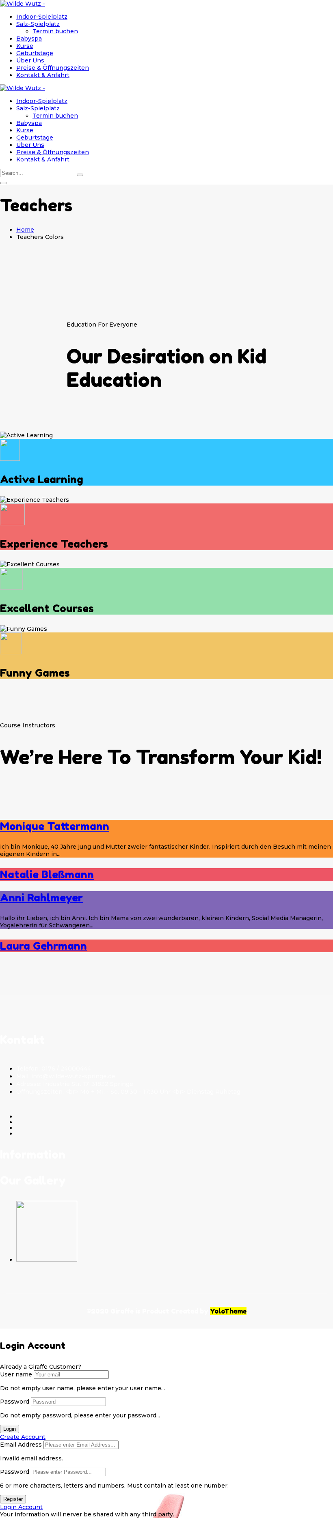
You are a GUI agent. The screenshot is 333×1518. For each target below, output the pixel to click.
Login (9, 1429)
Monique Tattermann (54, 826)
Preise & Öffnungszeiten (52, 67)
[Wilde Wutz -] (22, 3)
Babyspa (29, 38)
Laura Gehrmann (43, 946)
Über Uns (30, 60)
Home (25, 229)
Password (14, 1401)
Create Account (22, 1437)
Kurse (24, 45)
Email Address (21, 1444)
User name (16, 1374)
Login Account (21, 1507)
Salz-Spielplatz (38, 24)
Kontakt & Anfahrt (42, 75)
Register (13, 1499)
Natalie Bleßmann (47, 874)
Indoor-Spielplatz (41, 16)
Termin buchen (55, 31)
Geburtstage (34, 53)
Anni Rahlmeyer (41, 897)
